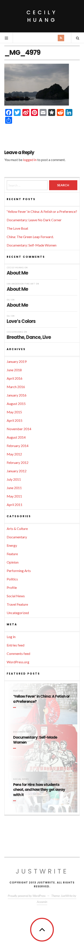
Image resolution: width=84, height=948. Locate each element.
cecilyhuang (15, 332)
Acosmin (42, 902)
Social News (16, 596)
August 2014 (16, 437)
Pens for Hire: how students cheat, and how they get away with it (39, 790)
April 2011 (14, 504)
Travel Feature (17, 604)
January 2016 (16, 395)
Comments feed (18, 653)
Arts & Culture (17, 528)
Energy (12, 545)
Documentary (17, 537)
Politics (12, 579)
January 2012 (16, 471)
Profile (12, 587)
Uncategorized (18, 613)
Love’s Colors (21, 321)
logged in (30, 160)
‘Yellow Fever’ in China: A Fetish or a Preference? (42, 211)
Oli (9, 300)
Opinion (13, 562)
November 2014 (19, 429)
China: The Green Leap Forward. (30, 237)
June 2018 (14, 370)
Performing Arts (19, 571)
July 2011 (14, 479)
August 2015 (16, 403)
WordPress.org (18, 662)
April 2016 (14, 378)
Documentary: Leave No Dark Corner (34, 220)
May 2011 (14, 496)
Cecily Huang (42, 16)
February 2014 (17, 446)
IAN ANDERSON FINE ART (21, 284)
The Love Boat (17, 228)
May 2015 (14, 412)
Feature (12, 554)
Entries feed (15, 645)
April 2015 (14, 420)
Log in (11, 637)
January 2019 (16, 361)
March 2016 (16, 387)
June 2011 (14, 488)
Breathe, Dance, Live (29, 337)
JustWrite (42, 871)
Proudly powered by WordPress (26, 895)
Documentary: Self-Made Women (31, 245)
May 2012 (14, 454)
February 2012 (17, 462)
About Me (17, 273)
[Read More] (15, 707)
